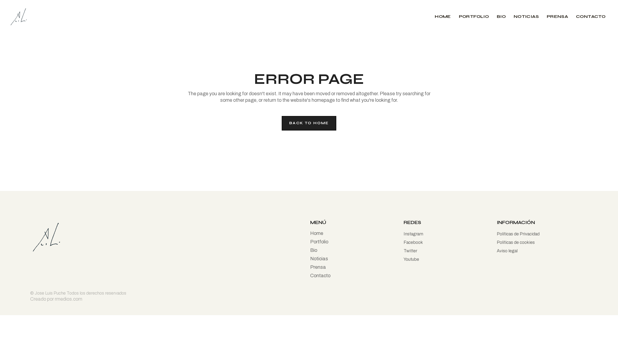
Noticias (319, 258)
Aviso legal (507, 250)
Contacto (320, 275)
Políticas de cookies (516, 242)
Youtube (411, 259)
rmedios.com (68, 299)
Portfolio (319, 241)
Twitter (410, 250)
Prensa (318, 267)
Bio (313, 250)
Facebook (413, 242)
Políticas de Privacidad (518, 234)
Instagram (413, 234)
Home (316, 233)
